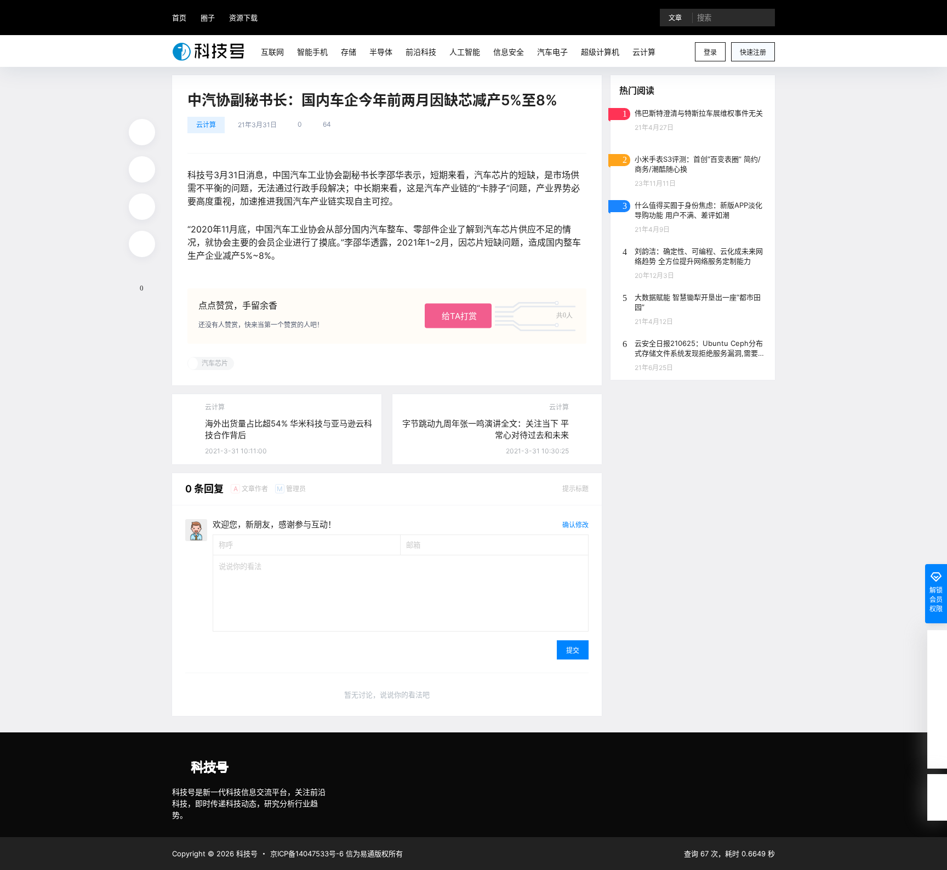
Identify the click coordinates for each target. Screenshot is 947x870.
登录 (710, 52)
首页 (179, 17)
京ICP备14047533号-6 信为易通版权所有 (336, 853)
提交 (572, 650)
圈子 (208, 17)
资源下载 (243, 17)
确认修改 (575, 525)
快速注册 (753, 52)
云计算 (206, 125)
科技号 (246, 853)
